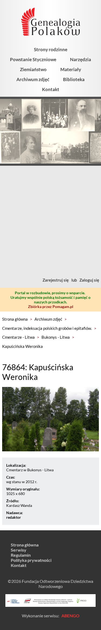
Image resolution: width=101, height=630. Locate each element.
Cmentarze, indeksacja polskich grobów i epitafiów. (47, 328)
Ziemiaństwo (33, 69)
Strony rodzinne (50, 49)
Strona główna (15, 319)
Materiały (70, 69)
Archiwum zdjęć (32, 79)
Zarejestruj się (56, 280)
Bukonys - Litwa (55, 337)
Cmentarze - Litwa (18, 337)
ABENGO (70, 615)
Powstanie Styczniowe (33, 59)
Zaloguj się (89, 280)
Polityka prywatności (31, 560)
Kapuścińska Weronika (22, 346)
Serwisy (18, 549)
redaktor (13, 517)
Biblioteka (74, 79)
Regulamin (21, 555)
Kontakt (50, 89)
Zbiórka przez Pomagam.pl (50, 306)
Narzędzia (80, 59)
